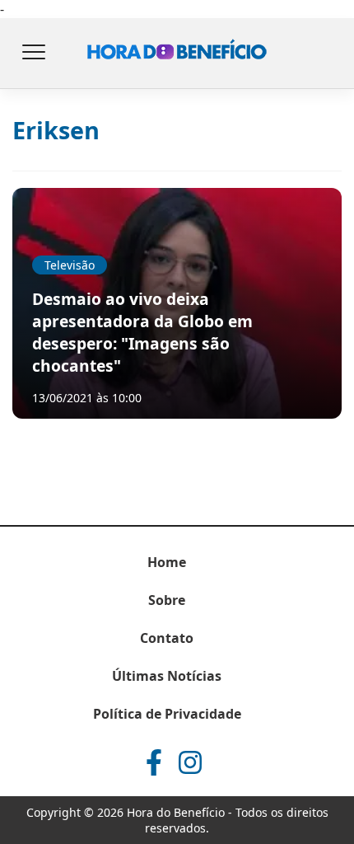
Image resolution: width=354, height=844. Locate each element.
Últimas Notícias (166, 676)
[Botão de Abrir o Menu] (33, 53)
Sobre (166, 600)
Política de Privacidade (167, 714)
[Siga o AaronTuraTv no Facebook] (154, 762)
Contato (166, 638)
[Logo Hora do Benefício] (177, 53)
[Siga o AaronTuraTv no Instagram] (190, 762)
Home (166, 562)
